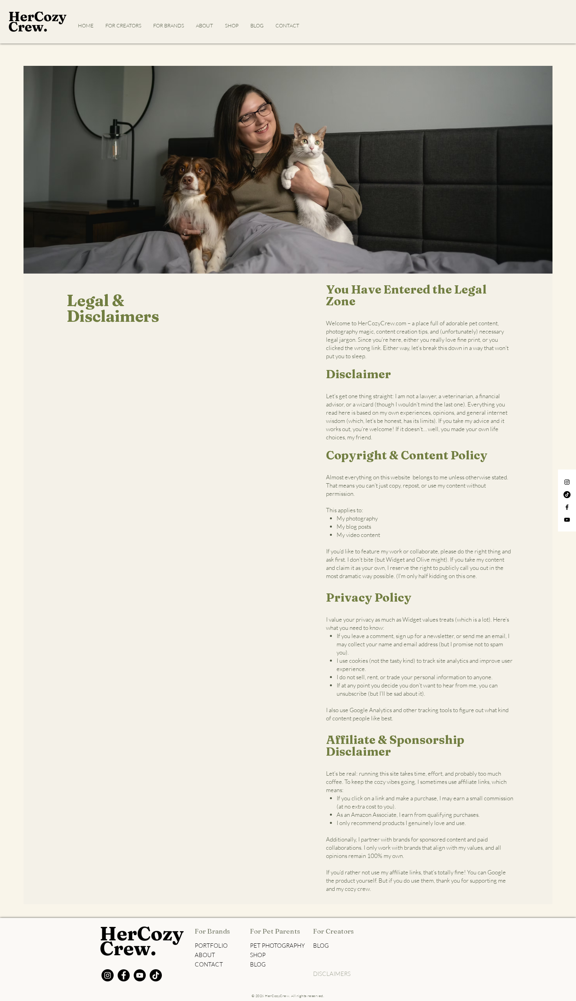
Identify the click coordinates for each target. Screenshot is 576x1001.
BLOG (258, 964)
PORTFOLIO (211, 945)
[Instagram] (567, 482)
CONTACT (209, 964)
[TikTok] (567, 494)
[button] (168, 25)
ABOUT (205, 955)
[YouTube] (567, 519)
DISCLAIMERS (332, 973)
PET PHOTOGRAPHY (277, 945)
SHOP (258, 955)
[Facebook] (567, 507)
